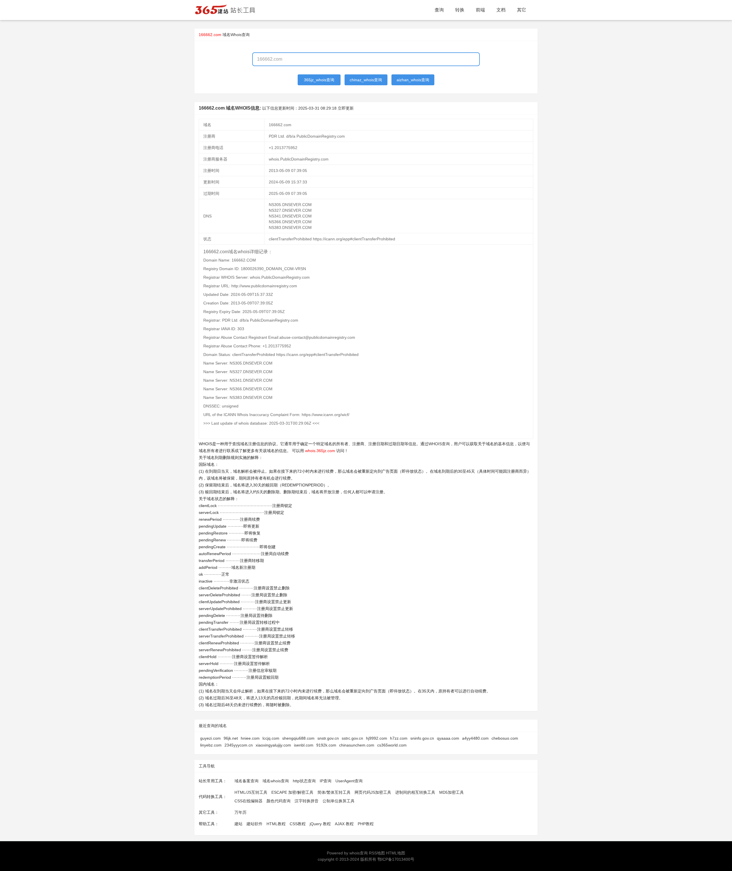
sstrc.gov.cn (352, 738)
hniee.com (250, 738)
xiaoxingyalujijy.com (273, 745)
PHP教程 (366, 823)
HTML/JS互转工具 (250, 792)
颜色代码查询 (278, 801)
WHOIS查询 (439, 444)
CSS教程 (298, 823)
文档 (501, 9)
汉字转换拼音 (307, 801)
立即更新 (346, 108)
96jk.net (231, 738)
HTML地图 (395, 853)
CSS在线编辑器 (248, 801)
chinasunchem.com (356, 745)
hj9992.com (376, 738)
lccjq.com (270, 738)
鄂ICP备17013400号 (395, 859)
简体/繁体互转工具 (334, 792)
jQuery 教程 (320, 823)
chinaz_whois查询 (366, 80)
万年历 (240, 812)
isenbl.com (303, 745)
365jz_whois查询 (319, 80)
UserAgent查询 (349, 781)
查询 (439, 9)
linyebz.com (211, 745)
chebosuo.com (505, 738)
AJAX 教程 (344, 823)
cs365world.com (392, 745)
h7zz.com (398, 738)
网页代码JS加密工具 (373, 792)
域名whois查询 (275, 781)
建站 (238, 823)
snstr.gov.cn (328, 738)
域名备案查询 (246, 781)
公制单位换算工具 (339, 801)
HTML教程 (276, 823)
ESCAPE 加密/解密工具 (292, 792)
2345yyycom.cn (238, 745)
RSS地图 (377, 853)
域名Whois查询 (236, 34)
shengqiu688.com (298, 738)
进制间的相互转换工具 (415, 792)
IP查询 (325, 781)
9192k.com (326, 745)
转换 (459, 9)
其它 (521, 9)
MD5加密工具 (451, 792)
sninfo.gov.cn (422, 738)
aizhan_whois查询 (413, 80)
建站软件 (254, 823)
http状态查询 (304, 781)
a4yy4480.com (475, 738)
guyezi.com (210, 738)
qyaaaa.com (448, 738)
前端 (480, 9)
